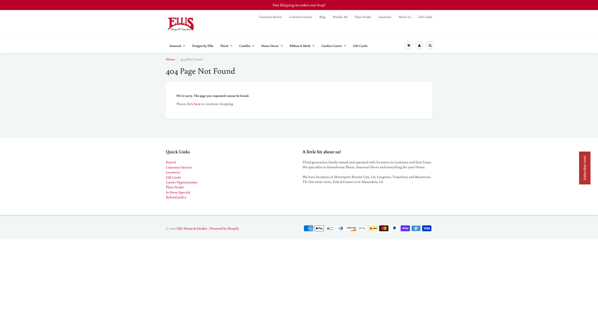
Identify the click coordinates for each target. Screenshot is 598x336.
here (197, 104)
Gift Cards (425, 17)
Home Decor (270, 46)
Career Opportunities (181, 182)
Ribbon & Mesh (300, 46)
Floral (224, 46)
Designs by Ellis (202, 46)
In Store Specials (178, 192)
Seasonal (175, 46)
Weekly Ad (340, 17)
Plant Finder (363, 17)
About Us (405, 17)
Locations (384, 17)
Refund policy (176, 197)
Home (170, 59)
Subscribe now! (584, 168)
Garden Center (331, 46)
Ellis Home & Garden (192, 228)
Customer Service (270, 17)
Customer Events (300, 17)
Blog (322, 17)
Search (171, 162)
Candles (244, 46)
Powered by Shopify (224, 228)
